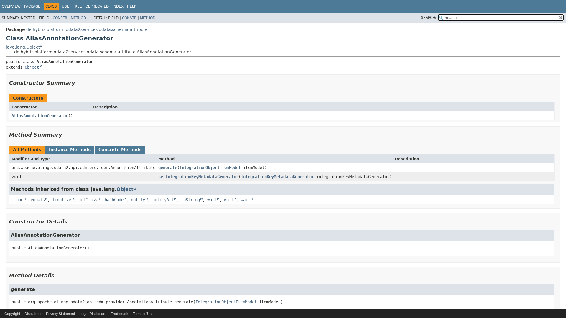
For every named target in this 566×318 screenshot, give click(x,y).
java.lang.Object (23, 47)
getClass (87, 199)
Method (78, 18)
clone (17, 199)
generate (167, 167)
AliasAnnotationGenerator (39, 115)
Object (32, 67)
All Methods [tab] (27, 149)
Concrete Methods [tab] (120, 149)
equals (38, 199)
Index (118, 6)
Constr (60, 18)
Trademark (119, 314)
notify (138, 199)
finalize (61, 199)
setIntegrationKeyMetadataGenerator (198, 176)
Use (65, 6)
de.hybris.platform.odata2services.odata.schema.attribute (87, 29)
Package (32, 6)
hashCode (114, 199)
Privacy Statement (60, 314)
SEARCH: (428, 18)
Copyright (12, 314)
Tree (77, 6)
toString (190, 199)
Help (131, 6)
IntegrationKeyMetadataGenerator (277, 176)
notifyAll (163, 199)
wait (212, 199)
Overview (11, 6)
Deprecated (97, 6)
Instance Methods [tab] (70, 149)
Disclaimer (33, 314)
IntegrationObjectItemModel (210, 167)
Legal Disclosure (92, 314)
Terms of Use (143, 314)
